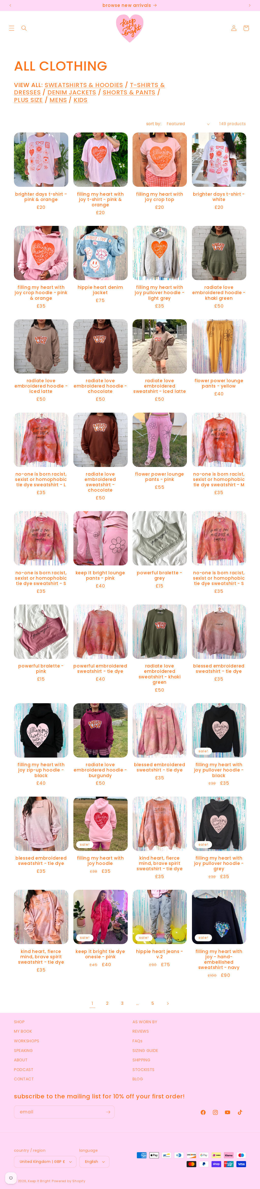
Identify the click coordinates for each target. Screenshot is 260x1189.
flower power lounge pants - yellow (218, 383)
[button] (12, 28)
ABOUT (20, 1060)
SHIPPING (141, 1060)
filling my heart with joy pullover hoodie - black (219, 770)
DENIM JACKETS (71, 92)
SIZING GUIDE (145, 1050)
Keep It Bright (39, 1181)
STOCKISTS (144, 1069)
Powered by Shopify (69, 1181)
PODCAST (24, 1069)
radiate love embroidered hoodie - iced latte (41, 386)
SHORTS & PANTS (129, 92)
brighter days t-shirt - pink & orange (41, 197)
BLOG (138, 1079)
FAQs (138, 1041)
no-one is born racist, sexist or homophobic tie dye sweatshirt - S (41, 578)
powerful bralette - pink (41, 668)
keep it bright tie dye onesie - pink (100, 954)
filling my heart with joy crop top (159, 197)
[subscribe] (108, 1112)
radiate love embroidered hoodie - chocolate (100, 386)
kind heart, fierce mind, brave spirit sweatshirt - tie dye (160, 864)
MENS (58, 100)
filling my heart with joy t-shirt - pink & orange (100, 200)
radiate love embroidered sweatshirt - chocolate (100, 482)
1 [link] (92, 1003)
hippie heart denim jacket (100, 290)
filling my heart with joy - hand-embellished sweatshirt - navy (219, 959)
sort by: (153, 123)
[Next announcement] (249, 5)
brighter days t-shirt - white (219, 197)
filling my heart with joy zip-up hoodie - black (41, 770)
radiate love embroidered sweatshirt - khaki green (160, 674)
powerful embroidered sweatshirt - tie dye (100, 668)
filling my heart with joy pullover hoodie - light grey (159, 293)
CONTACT (24, 1079)
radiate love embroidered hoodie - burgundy (100, 770)
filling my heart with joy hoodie (100, 861)
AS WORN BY (145, 1022)
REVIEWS (141, 1031)
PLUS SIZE (28, 100)
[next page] (167, 1003)
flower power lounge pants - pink (159, 477)
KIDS (81, 100)
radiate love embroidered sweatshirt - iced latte (159, 386)
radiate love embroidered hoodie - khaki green (219, 293)
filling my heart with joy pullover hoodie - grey (219, 864)
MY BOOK (23, 1031)
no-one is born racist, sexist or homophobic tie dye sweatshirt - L (41, 480)
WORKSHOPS (26, 1041)
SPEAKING (23, 1050)
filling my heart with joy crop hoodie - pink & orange (41, 293)
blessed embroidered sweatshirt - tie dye (219, 668)
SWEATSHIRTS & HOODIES (84, 85)
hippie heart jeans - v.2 (159, 954)
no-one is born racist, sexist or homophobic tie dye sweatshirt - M (219, 480)
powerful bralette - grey (159, 575)
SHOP (19, 1022)
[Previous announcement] (10, 5)
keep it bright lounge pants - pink (100, 575)
